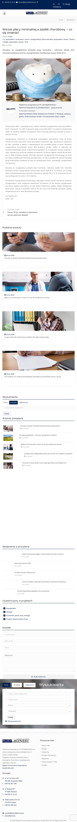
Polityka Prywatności (49, 755)
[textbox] (38, 705)
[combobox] (38, 705)
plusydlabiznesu (10, 816)
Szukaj (6, 414)
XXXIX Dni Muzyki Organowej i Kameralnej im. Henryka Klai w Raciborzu (44, 582)
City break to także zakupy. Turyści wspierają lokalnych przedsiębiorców (44, 463)
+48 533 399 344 (10, 805)
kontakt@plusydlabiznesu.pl (27, 2)
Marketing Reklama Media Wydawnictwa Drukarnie (37, 114)
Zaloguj (44, 749)
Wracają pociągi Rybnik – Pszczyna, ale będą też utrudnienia (38, 435)
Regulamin (45, 759)
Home (61, 20)
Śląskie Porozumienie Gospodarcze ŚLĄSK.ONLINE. (34, 821)
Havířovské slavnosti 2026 (22, 563)
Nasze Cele (46, 745)
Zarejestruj (45, 752)
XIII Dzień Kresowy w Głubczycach (24, 572)
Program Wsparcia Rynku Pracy (17, 619)
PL (54, 4)
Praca (10, 37)
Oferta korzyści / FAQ (49, 762)
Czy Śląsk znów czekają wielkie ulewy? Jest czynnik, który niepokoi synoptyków (48, 453)
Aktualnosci (71, 20)
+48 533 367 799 (10, 784)
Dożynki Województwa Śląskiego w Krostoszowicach (33, 591)
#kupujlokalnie (11, 608)
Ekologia (9, 612)
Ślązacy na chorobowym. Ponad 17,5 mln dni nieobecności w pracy (41, 444)
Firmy (5, 402)
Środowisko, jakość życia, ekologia (18, 615)
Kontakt (44, 765)
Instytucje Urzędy (35, 116)
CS (59, 4)
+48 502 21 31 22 (9, 2)
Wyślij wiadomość (39, 677)
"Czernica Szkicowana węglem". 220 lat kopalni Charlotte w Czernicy (42, 554)
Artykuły (13, 402)
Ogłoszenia (23, 402)
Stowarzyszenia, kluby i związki (54, 116)
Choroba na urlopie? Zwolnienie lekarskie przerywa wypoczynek (40, 426)
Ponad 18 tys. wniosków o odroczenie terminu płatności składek (22, 212)
